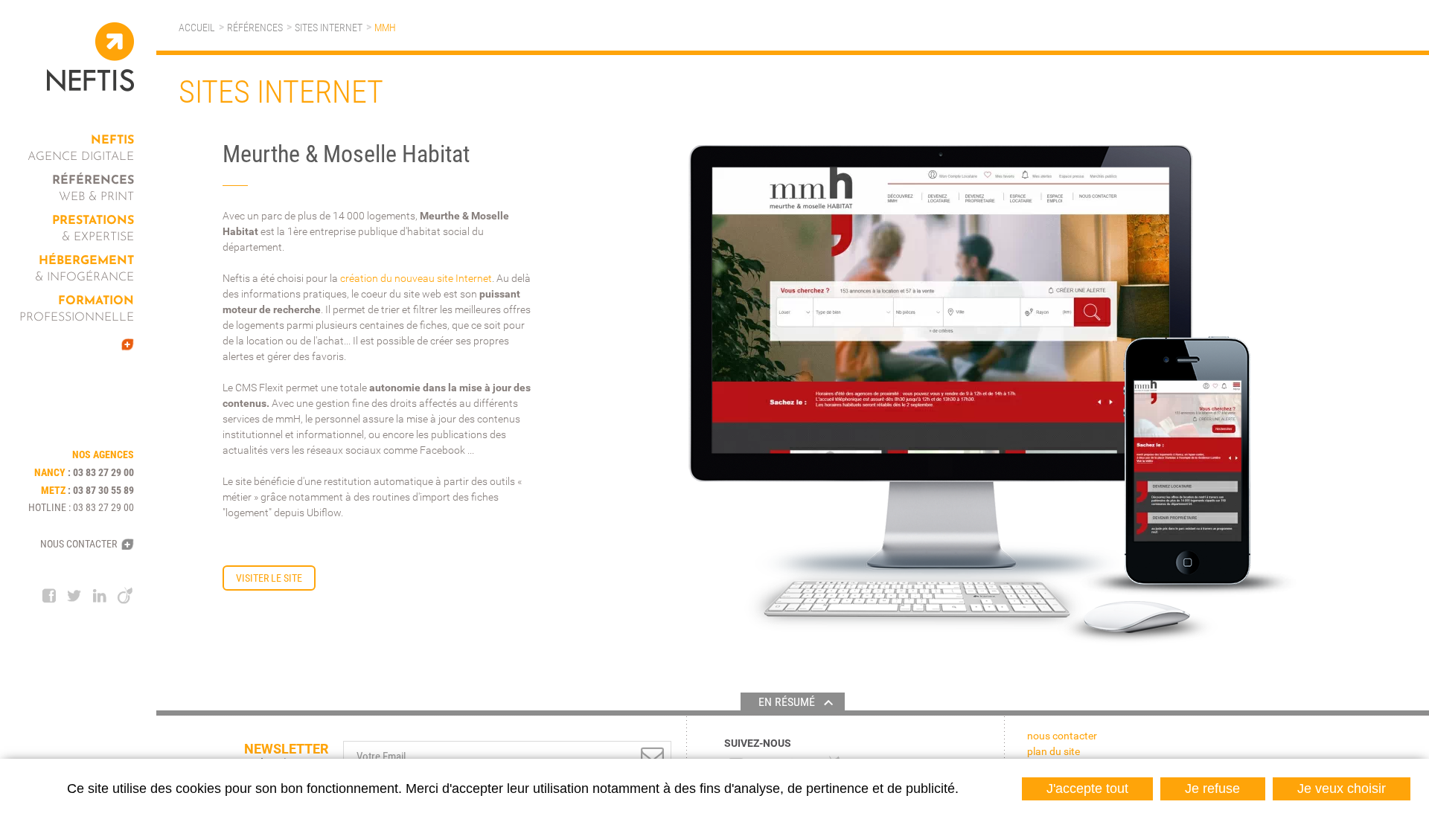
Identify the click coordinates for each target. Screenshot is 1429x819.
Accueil (197, 27)
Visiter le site (269, 578)
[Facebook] (49, 596)
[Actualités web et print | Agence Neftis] (85, 344)
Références (255, 27)
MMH (385, 27)
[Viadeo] (125, 596)
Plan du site (1053, 751)
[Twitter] (74, 596)
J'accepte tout (1087, 788)
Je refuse (1212, 788)
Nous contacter (78, 544)
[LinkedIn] (100, 596)
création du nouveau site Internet (416, 278)
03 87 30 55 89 (103, 490)
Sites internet (328, 27)
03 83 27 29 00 (103, 472)
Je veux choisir (1341, 788)
